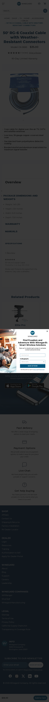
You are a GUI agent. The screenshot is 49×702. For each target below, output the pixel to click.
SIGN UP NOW (32, 366)
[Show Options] (44, 361)
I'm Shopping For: (24, 358)
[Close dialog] (47, 331)
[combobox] (32, 361)
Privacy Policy (36, 369)
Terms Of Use (41, 369)
